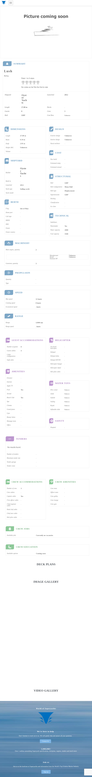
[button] (11, 3)
